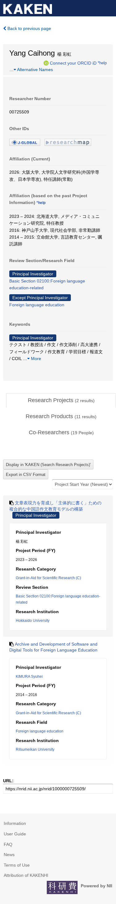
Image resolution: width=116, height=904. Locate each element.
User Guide (15, 833)
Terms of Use (17, 865)
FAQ (8, 844)
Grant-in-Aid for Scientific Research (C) (48, 578)
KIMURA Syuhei (29, 676)
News (9, 854)
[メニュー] (108, 7)
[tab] (61, 400)
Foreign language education (36, 304)
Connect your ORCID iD (73, 62)
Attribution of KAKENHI (26, 875)
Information (15, 823)
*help (102, 63)
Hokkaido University (32, 620)
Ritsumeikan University (35, 749)
